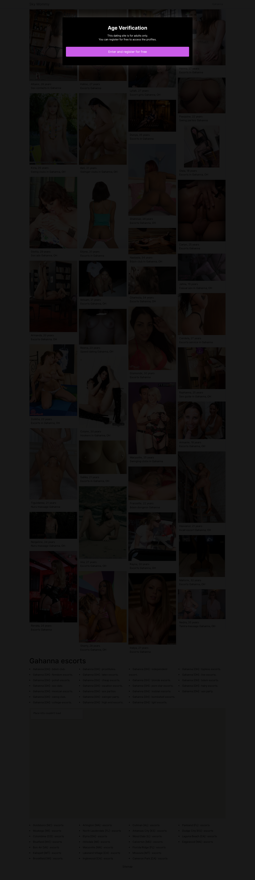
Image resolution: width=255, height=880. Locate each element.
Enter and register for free (127, 52)
